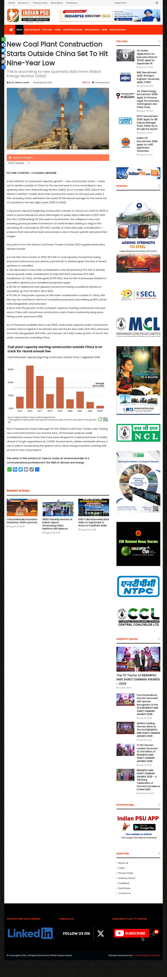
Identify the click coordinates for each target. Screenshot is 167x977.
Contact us (71, 2)
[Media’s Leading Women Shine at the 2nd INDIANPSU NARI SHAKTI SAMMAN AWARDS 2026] (125, 728)
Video (58, 29)
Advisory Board (117, 29)
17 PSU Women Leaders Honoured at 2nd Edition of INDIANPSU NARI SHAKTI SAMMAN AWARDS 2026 (147, 753)
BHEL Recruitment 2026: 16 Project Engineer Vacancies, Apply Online (148, 77)
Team (121, 868)
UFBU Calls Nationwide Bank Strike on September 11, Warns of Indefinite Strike (93, 522)
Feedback (123, 883)
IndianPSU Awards (73, 29)
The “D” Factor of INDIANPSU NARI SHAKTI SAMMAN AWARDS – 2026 (138, 679)
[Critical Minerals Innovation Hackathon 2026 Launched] (22, 507)
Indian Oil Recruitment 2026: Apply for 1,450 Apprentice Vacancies (147, 144)
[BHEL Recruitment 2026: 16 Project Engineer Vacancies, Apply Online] (125, 77)
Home (11, 2)
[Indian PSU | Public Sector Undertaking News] (29, 15)
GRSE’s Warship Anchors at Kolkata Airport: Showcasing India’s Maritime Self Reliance (57, 524)
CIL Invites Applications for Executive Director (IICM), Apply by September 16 (147, 57)
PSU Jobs (47, 29)
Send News (57, 2)
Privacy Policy (40, 2)
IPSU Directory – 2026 (96, 29)
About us (22, 2)
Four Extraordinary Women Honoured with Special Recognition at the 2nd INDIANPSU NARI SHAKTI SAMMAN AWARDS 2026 (147, 704)
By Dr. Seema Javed (19, 82)
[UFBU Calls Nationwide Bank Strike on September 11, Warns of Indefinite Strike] (93, 507)
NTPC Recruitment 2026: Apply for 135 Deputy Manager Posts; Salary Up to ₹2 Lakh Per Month (147, 123)
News (19, 29)
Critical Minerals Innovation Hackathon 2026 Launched (22, 521)
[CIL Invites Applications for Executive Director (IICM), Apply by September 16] (125, 55)
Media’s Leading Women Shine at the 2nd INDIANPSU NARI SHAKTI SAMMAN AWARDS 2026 (148, 730)
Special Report (32, 29)
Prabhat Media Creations (147, 955)
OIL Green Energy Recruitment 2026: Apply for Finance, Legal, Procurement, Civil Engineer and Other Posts (148, 99)
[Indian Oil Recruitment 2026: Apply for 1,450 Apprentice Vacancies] (125, 143)
